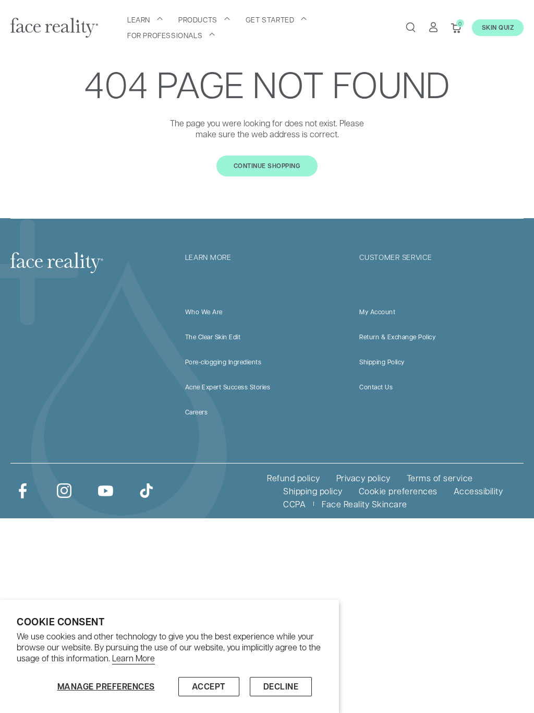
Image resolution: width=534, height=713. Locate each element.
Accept (209, 686)
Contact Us (376, 387)
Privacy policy (363, 477)
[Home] (54, 28)
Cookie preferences (398, 490)
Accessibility (478, 490)
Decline (281, 686)
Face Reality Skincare (364, 503)
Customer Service (395, 257)
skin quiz (498, 27)
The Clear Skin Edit (213, 336)
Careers (196, 412)
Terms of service (440, 477)
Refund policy (293, 477)
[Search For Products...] (410, 27)
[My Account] (433, 27)
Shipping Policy (382, 362)
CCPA (294, 503)
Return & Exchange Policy (397, 336)
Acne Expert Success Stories (228, 387)
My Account (377, 311)
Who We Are (204, 311)
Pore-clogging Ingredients (223, 362)
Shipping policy (313, 490)
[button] (145, 19)
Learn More (133, 658)
